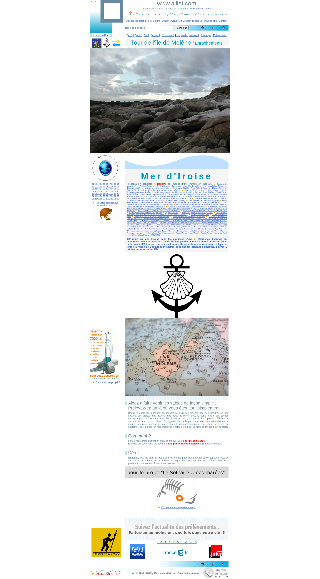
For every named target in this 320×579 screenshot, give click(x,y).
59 (115, 196)
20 (118, 186)
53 (98, 196)
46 (107, 194)
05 (104, 184)
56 (107, 196)
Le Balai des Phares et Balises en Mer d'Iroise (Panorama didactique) (193, 229)
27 (110, 189)
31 (93, 191)
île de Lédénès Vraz (200, 215)
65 (104, 198)
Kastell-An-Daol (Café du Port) (214, 233)
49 (115, 194)
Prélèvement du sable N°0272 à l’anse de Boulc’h (159, 210)
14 (101, 186)
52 (96, 196)
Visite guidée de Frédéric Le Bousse (189, 217)
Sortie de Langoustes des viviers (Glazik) (144, 200)
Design (165, 20)
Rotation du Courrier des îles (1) (167, 190)
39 (115, 191)
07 (110, 184)
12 (95, 186)
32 (96, 191)
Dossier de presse (192, 20)
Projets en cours (202, 8)
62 (96, 198)
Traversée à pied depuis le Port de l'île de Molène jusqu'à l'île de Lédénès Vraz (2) (177, 214)
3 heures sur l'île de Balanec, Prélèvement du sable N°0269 (182, 227)
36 (107, 191)
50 (118, 194)
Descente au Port (134, 206)
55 (104, 196)
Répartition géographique (107, 203)
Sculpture (155, 20)
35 (104, 191)
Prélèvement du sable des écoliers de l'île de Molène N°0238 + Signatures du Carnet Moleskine (177, 207)
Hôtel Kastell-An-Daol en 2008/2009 (144, 235)
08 (112, 184)
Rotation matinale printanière (141, 227)
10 (118, 184)
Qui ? (130, 35)
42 (96, 194)
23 (98, 189)
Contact (223, 20)
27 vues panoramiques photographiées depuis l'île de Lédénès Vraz (157, 231)
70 (118, 198)
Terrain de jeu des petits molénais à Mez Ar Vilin (175, 225)
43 (98, 194)
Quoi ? (138, 35)
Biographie (142, 20)
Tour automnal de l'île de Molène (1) (188, 186)
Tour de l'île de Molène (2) (138, 190)
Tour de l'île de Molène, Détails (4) (209, 192)
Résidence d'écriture (210, 239)
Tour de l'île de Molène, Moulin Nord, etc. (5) (165, 196)
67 (110, 198)
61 (93, 198)
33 (98, 191)
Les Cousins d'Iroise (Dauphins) (213, 225)
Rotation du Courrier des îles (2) (140, 192)
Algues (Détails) (171, 213)
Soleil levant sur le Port (155, 206)
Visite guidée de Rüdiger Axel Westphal (151, 217)
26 (107, 189)
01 (93, 184)
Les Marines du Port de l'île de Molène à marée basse (200, 204)
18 (112, 186)
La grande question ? (187, 35)
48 (112, 194)
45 (104, 194)
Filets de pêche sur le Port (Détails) (197, 213)
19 (115, 186)
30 (118, 189)
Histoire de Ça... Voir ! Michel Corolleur (143, 229)
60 (118, 196)
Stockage (206, 35)
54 (101, 196)
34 (101, 191)
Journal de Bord (100, 35)
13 (98, 186)
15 (104, 186)
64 (101, 198)
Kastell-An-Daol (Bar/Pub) (187, 233)
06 (107, 184)
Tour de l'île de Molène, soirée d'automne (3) (204, 190)
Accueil (130, 20)
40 (118, 191)
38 (112, 191)
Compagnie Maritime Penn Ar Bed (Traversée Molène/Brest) (198, 188)
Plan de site (210, 20)
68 (112, 198)
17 (109, 186)
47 (110, 194)
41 (93, 194)
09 (115, 184)
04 (101, 184)
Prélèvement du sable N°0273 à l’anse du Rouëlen (205, 210)
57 (110, 196)
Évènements (220, 35)
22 (96, 189)
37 (110, 191)
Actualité (176, 20)
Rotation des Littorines (175, 200)
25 (104, 189)
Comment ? (168, 35)
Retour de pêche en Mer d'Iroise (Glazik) (174, 192)
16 (107, 186)
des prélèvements (105, 205)
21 (93, 189)
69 (115, 198)
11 (93, 186)
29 (115, 189)
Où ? (146, 35)
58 (112, 196)
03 (98, 184)
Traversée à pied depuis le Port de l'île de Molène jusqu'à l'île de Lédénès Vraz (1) (188, 202)
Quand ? (155, 35)
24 (101, 189)
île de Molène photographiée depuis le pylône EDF (148, 194)
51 (93, 196)
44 (101, 194)
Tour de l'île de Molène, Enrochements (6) (173, 198)
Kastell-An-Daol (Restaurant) (160, 233)
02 (96, 184)
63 (98, 198)
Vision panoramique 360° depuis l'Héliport (186, 206)
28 (112, 189)
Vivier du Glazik (217, 227)
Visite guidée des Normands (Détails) (145, 213)
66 (107, 198)
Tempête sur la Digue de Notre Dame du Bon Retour (150, 204)
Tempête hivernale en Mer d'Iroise (209, 198)
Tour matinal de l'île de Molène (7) (204, 200)
